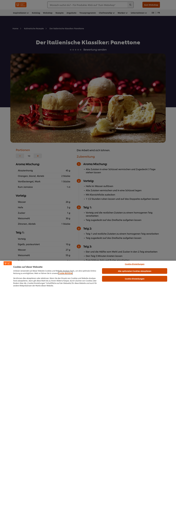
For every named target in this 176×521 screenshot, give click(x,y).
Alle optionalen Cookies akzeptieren (134, 271)
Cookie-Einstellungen (135, 264)
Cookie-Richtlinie (65, 273)
